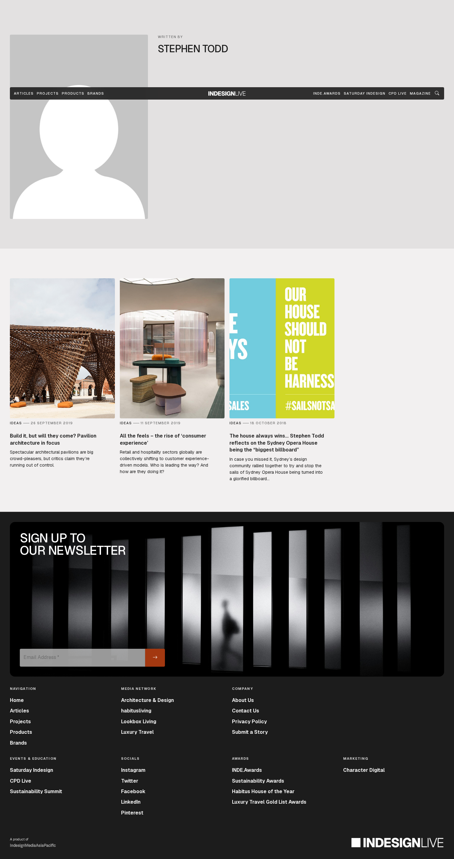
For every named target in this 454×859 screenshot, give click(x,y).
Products (73, 93)
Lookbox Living (138, 721)
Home (17, 700)
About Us (243, 700)
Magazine (420, 93)
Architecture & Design (147, 700)
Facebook (133, 791)
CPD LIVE (398, 93)
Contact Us (245, 710)
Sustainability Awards (258, 781)
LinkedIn (131, 802)
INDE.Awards (247, 770)
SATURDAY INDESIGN (364, 93)
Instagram (133, 770)
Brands (95, 93)
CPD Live (20, 781)
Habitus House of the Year (263, 791)
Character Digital (364, 770)
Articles (24, 93)
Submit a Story (250, 732)
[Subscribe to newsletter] (155, 658)
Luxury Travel (137, 732)
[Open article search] (437, 93)
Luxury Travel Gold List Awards (269, 802)
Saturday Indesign (31, 770)
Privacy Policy (249, 721)
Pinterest (132, 813)
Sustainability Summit (36, 791)
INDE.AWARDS (327, 93)
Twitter (129, 781)
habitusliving (136, 710)
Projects (48, 93)
